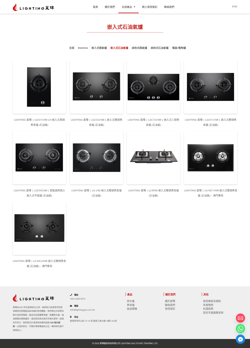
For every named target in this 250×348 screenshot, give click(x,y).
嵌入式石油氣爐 (119, 47)
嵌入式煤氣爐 (99, 47)
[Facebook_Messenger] (240, 339)
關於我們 (110, 6)
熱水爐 (131, 301)
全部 (71, 47)
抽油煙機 (132, 308)
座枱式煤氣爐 (139, 47)
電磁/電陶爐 (179, 47)
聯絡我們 (169, 6)
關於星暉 (170, 301)
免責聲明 (208, 305)
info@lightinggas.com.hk (82, 309)
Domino (83, 47)
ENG (234, 6)
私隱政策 (208, 308)
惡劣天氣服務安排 (213, 312)
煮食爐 (131, 305)
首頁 (95, 6)
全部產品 (127, 6)
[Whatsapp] (240, 328)
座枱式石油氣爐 (160, 47)
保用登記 (170, 308)
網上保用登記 (149, 6)
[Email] (240, 318)
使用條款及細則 (212, 301)
